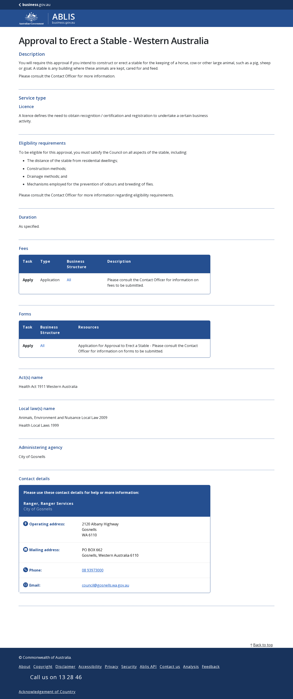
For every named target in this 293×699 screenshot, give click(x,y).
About (24, 666)
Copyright (43, 666)
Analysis (191, 666)
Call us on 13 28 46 (56, 677)
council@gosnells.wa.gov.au (105, 585)
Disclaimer (65, 666)
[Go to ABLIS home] (47, 18)
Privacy (112, 666)
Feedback (211, 666)
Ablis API (148, 666)
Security (129, 666)
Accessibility (90, 666)
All (69, 279)
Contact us (170, 666)
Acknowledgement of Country (47, 691)
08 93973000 (92, 570)
